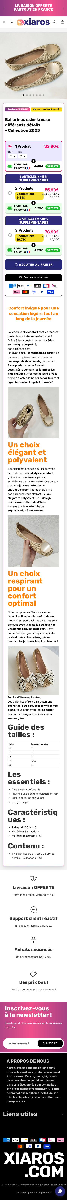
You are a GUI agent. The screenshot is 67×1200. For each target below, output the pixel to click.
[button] (33, 156)
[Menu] (4, 22)
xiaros (13, 1184)
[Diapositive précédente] (4, 8)
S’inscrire (50, 1043)
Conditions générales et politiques (33, 1192)
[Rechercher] (12, 22)
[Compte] (54, 22)
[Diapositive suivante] (63, 8)
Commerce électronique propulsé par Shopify (42, 1184)
